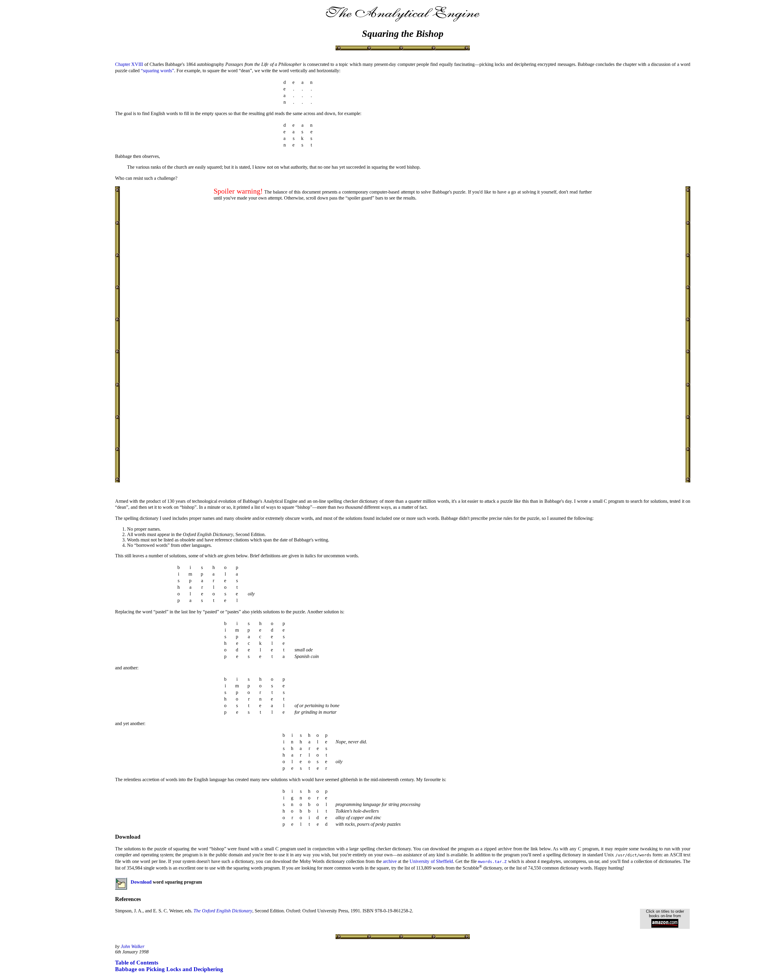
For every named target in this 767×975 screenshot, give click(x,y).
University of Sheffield (431, 861)
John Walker (132, 946)
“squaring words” (157, 70)
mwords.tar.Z (492, 861)
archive (390, 861)
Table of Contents (136, 962)
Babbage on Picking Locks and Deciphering (169, 969)
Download (141, 882)
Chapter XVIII (129, 64)
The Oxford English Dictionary (223, 910)
